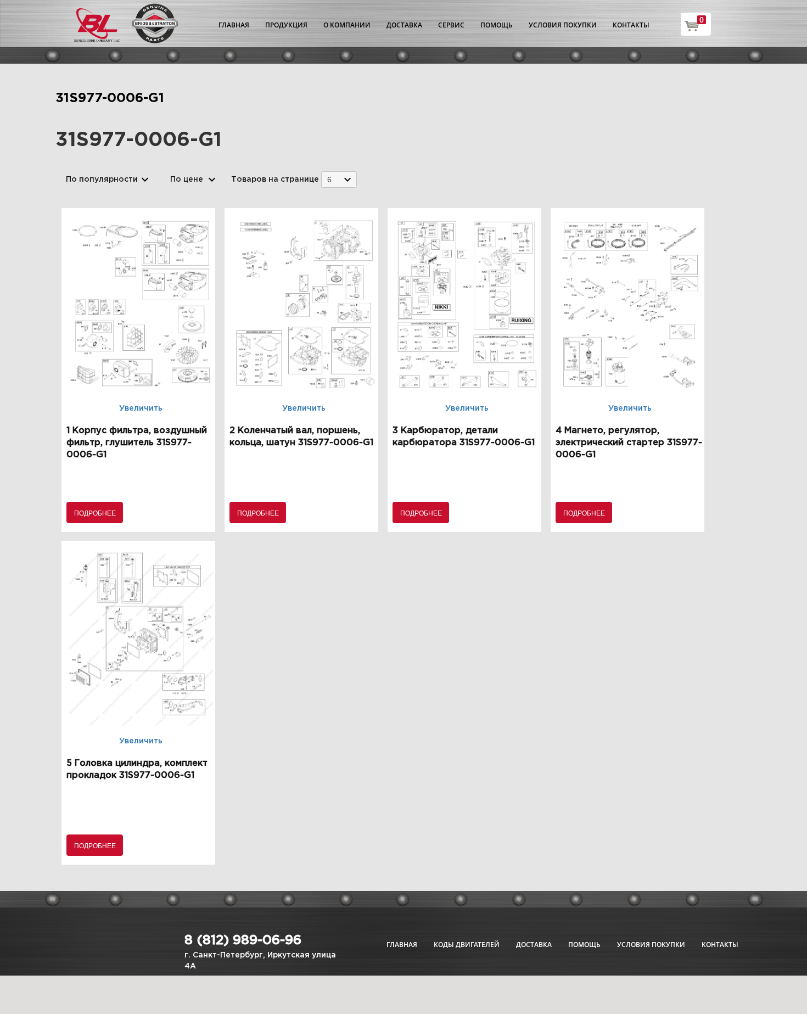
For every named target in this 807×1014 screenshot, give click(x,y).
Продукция (286, 25)
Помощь (496, 25)
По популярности (102, 179)
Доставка (404, 25)
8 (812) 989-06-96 (242, 940)
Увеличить (140, 408)
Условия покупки (563, 25)
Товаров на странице (275, 179)
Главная (233, 25)
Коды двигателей (467, 944)
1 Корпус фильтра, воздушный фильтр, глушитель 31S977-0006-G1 (136, 443)
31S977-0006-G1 (109, 98)
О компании (347, 25)
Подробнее (95, 512)
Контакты (631, 25)
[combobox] (339, 179)
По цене (186, 179)
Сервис (451, 25)
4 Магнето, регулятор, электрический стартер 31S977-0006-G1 (629, 443)
